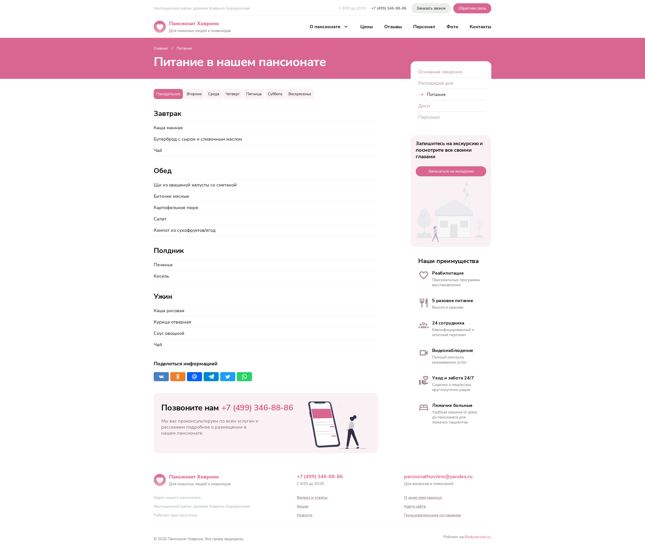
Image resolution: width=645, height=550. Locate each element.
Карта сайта (415, 506)
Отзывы (393, 27)
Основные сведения (440, 72)
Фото (452, 27)
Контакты (480, 27)
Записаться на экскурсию (451, 171)
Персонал (424, 27)
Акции (302, 506)
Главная (161, 48)
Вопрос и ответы (312, 497)
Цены (366, 27)
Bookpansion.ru (478, 536)
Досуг (424, 106)
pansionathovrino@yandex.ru (438, 476)
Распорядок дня (435, 83)
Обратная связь (472, 8)
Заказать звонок (431, 8)
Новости (304, 515)
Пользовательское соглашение (432, 515)
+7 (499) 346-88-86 (388, 8)
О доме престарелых (423, 497)
